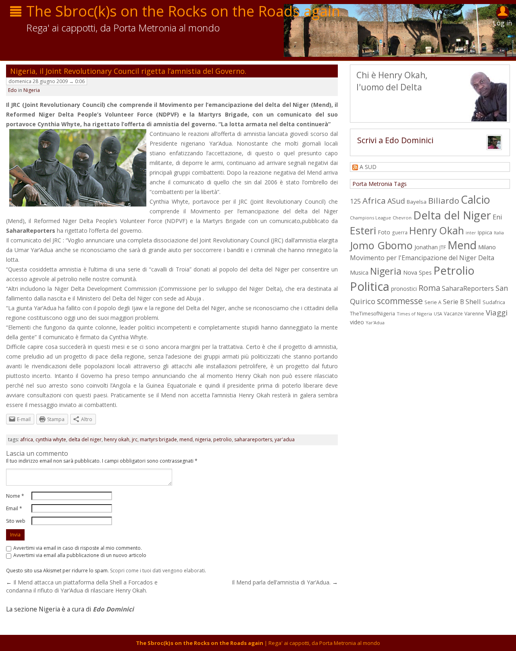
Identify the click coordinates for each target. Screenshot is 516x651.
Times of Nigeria (414, 314)
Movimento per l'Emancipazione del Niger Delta (422, 257)
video (357, 322)
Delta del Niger (85, 439)
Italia (499, 233)
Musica (359, 272)
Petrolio (222, 439)
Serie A (432, 302)
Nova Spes (417, 272)
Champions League (370, 218)
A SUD (368, 167)
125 (355, 201)
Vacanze (453, 313)
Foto (384, 232)
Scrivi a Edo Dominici (395, 140)
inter (471, 233)
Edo (12, 90)
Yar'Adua (285, 439)
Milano (487, 247)
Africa (26, 439)
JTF (442, 247)
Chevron (402, 218)
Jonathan (426, 247)
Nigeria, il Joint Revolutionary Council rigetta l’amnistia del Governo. (128, 71)
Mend (186, 439)
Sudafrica (494, 302)
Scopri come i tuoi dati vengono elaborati (157, 570)
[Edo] (496, 144)
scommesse (400, 301)
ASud (396, 201)
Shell (473, 301)
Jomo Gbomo (381, 245)
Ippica (485, 232)
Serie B (453, 301)
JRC (134, 439)
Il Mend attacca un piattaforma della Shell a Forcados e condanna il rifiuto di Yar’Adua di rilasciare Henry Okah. (82, 586)
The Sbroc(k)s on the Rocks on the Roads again (183, 11)
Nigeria (31, 90)
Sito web (15, 520)
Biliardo (443, 200)
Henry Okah (116, 439)
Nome (15, 495)
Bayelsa (417, 201)
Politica (369, 286)
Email (14, 508)
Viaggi (497, 312)
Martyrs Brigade (158, 439)
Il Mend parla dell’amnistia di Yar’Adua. (281, 582)
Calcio (475, 199)
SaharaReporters (30, 230)
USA (438, 314)
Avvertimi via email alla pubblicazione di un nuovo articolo (79, 555)
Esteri (363, 230)
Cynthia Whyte (50, 439)
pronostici (404, 288)
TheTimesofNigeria (372, 313)
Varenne (474, 313)
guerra (400, 232)
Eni (497, 216)
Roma (429, 287)
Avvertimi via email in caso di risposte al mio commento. (77, 548)
